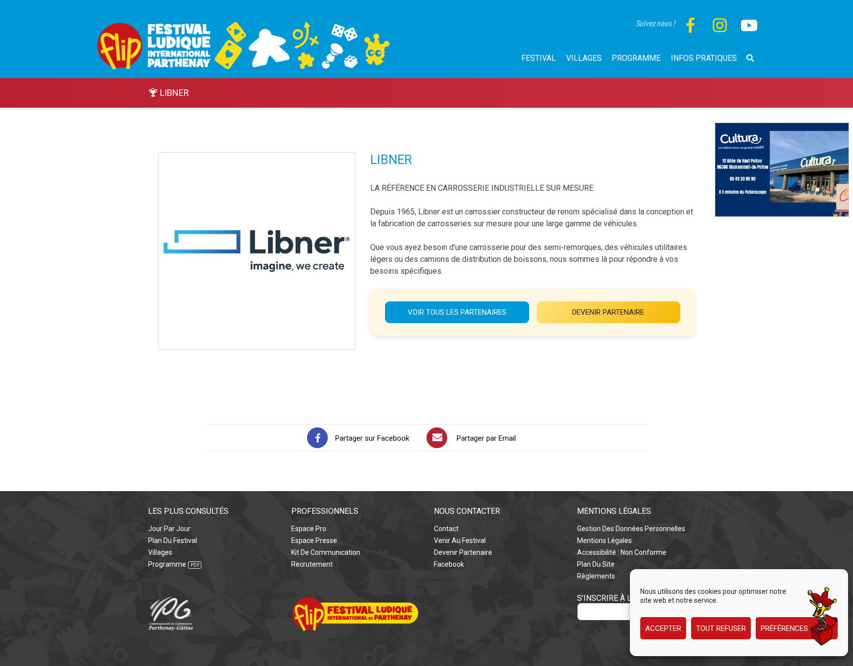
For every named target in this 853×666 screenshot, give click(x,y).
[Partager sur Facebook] (317, 437)
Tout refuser (721, 628)
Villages (160, 552)
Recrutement (312, 564)
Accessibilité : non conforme (621, 552)
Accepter (663, 628)
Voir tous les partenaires (457, 312)
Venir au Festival (460, 540)
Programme (167, 564)
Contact (446, 529)
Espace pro (308, 529)
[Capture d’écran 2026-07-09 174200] (782, 128)
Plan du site (596, 564)
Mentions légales (604, 540)
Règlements (596, 576)
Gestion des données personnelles (631, 529)
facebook (449, 564)
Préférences (784, 628)
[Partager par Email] (436, 437)
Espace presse (314, 540)
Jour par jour (169, 529)
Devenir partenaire (608, 312)
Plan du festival (172, 540)
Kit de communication (325, 552)
